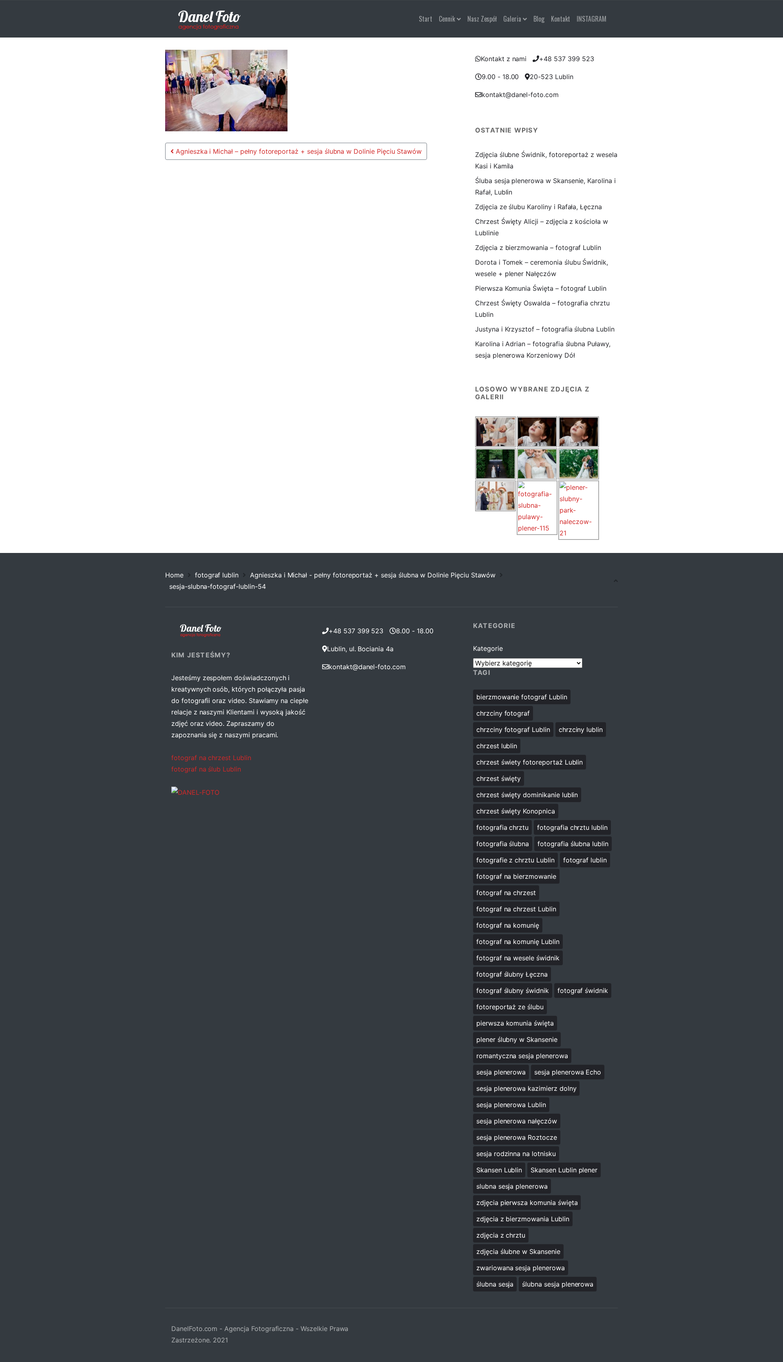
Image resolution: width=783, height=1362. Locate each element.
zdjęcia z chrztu (500, 1235)
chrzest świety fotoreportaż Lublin (529, 762)
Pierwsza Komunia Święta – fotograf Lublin (540, 288)
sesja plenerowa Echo (567, 1072)
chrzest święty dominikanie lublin (527, 795)
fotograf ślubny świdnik (512, 990)
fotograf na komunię (507, 925)
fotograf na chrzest (506, 893)
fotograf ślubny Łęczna (512, 974)
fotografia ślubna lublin (572, 844)
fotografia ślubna (502, 844)
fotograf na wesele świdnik (518, 958)
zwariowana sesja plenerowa (520, 1268)
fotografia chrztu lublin (572, 827)
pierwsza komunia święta (515, 1023)
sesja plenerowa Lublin (511, 1105)
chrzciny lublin (581, 729)
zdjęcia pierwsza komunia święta (527, 1202)
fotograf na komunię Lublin (518, 941)
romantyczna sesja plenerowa (522, 1056)
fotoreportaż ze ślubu (510, 1007)
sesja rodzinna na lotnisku (516, 1154)
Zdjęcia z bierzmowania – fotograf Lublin (538, 247)
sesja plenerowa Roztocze (516, 1137)
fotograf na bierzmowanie (516, 876)
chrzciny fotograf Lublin (513, 729)
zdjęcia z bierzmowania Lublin (522, 1219)
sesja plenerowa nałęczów (516, 1121)
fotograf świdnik (582, 990)
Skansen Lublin (499, 1170)
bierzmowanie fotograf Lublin (521, 697)
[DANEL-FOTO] (195, 792)
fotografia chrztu (502, 827)
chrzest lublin (496, 746)
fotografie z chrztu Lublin (515, 860)
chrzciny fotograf (503, 713)
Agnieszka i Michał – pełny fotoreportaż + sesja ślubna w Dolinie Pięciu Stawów (298, 151)
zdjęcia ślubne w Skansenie (518, 1251)
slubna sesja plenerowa (512, 1186)
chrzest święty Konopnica (515, 811)
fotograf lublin (217, 575)
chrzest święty (498, 778)
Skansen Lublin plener (564, 1170)
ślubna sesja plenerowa (557, 1284)
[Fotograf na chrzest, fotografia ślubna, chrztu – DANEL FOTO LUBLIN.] (209, 18)
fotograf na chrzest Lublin (211, 758)
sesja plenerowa (501, 1072)
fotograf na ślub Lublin (206, 769)
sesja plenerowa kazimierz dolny (526, 1088)
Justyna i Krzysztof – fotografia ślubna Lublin (545, 329)
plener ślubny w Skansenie (516, 1039)
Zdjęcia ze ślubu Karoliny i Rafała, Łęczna (538, 207)
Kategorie (488, 648)
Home (174, 575)
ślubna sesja (494, 1284)
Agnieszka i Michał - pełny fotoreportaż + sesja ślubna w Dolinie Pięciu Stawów (372, 575)
